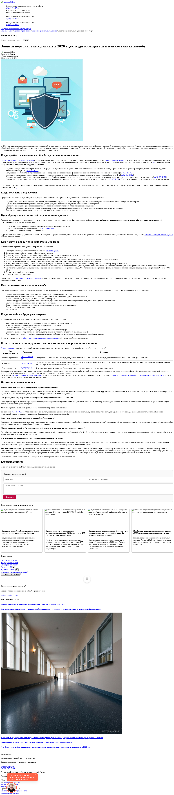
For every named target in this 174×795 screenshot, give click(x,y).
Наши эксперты (7, 766)
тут (153, 162)
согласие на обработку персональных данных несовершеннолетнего (136, 375)
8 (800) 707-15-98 (12, 8)
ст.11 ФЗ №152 (128, 173)
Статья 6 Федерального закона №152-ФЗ (17, 160)
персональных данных (115, 160)
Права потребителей (22, 31)
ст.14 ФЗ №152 (18, 412)
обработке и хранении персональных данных (41, 338)
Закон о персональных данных (44, 31)
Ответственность (8, 348)
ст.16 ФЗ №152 (160, 177)
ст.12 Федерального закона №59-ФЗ (26, 278)
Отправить (10, 497)
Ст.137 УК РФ (26, 363)
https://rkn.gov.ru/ (52, 251)
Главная (4, 31)
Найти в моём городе (9, 595)
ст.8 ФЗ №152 (113, 179)
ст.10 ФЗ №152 (32, 171)
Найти (26, 40)
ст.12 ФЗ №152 (127, 175)
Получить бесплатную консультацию (16, 29)
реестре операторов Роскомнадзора (159, 235)
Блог (11, 31)
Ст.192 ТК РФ (26, 368)
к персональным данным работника (27, 375)
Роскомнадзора (48, 228)
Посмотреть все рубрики (11, 574)
